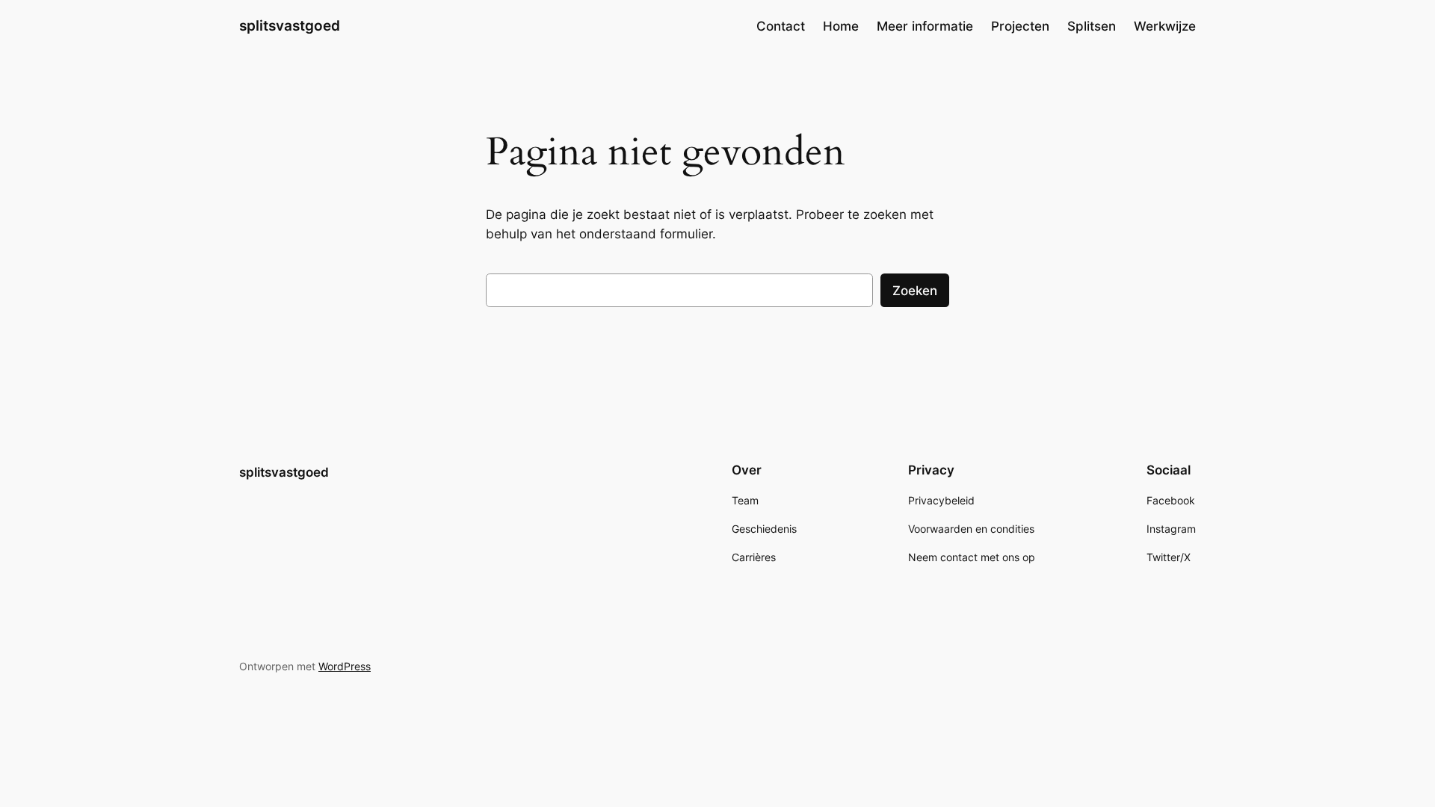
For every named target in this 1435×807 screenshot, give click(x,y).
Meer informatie (925, 26)
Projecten (1020, 26)
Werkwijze (1165, 26)
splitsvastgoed (289, 25)
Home (841, 26)
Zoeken (914, 290)
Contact (780, 26)
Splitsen (1091, 26)
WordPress (344, 666)
